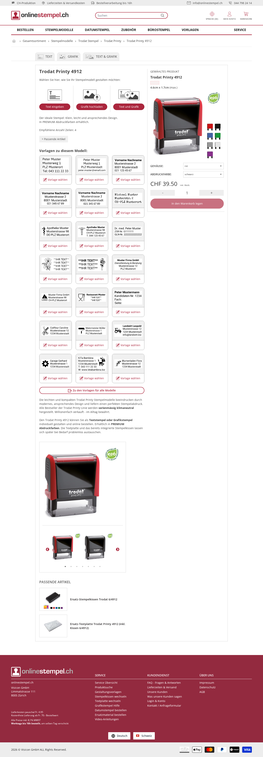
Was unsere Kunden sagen (164, 696)
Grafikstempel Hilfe (107, 705)
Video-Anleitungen (107, 719)
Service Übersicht (106, 682)
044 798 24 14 (243, 3)
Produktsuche (104, 687)
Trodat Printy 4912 (139, 41)
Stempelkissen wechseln (110, 696)
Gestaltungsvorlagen (108, 692)
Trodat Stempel (88, 41)
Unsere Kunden (157, 692)
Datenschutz (207, 687)
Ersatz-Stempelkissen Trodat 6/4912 (93, 599)
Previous (47, 549)
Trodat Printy (112, 41)
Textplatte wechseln (108, 701)
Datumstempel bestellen (111, 710)
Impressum (206, 682)
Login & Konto (156, 701)
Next (118, 549)
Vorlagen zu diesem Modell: (63, 150)
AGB (202, 692)
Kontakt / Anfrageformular (164, 705)
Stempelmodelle (62, 41)
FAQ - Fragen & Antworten (164, 682)
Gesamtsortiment (34, 41)
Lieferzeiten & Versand (162, 687)
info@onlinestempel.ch (208, 3)
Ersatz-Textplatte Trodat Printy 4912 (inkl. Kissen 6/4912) (97, 626)
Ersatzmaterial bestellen (110, 715)
